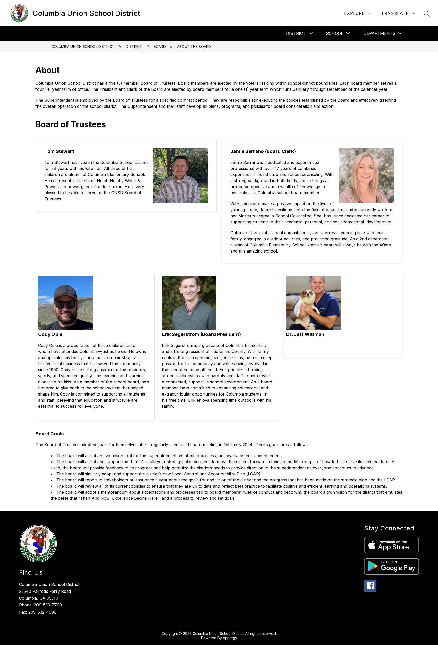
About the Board (194, 46)
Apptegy (230, 638)
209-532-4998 (42, 612)
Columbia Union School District (83, 46)
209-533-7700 (48, 604)
